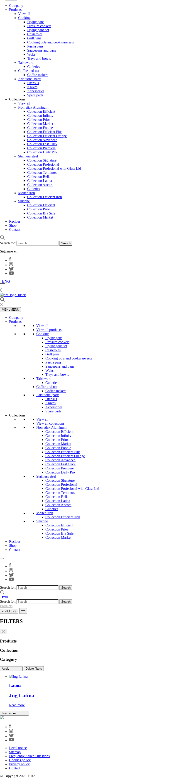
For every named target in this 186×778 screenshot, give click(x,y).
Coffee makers (37, 75)
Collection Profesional (43, 164)
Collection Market (40, 124)
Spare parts (35, 95)
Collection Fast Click (42, 144)
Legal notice (18, 748)
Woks (31, 54)
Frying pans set (38, 30)
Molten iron (26, 193)
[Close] (2, 558)
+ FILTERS (9, 611)
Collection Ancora (40, 185)
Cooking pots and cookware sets (50, 42)
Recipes (14, 221)
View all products (48, 330)
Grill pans (34, 38)
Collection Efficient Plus (44, 132)
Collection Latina (39, 181)
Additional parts (29, 79)
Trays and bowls (39, 58)
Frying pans (35, 22)
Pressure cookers (39, 26)
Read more (17, 705)
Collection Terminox (42, 172)
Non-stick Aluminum (33, 107)
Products (15, 10)
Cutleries (33, 67)
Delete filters (33, 668)
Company (16, 5)
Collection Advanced (42, 140)
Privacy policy (19, 764)
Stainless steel (28, 156)
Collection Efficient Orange (47, 136)
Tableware (25, 62)
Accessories (35, 91)
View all (24, 14)
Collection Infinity (40, 115)
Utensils (33, 83)
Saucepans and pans (41, 50)
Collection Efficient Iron (44, 197)
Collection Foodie (40, 128)
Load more (9, 713)
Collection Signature (41, 160)
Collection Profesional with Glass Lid (54, 168)
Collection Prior (38, 119)
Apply (6, 668)
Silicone (24, 201)
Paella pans (35, 46)
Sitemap (15, 752)
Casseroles (34, 34)
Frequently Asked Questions (29, 756)
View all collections (50, 423)
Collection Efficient (41, 111)
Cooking (24, 18)
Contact (14, 229)
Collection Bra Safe (41, 213)
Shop (13, 225)
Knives (32, 87)
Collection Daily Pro (42, 152)
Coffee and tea (28, 71)
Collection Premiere (41, 148)
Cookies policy (20, 760)
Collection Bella (38, 176)
